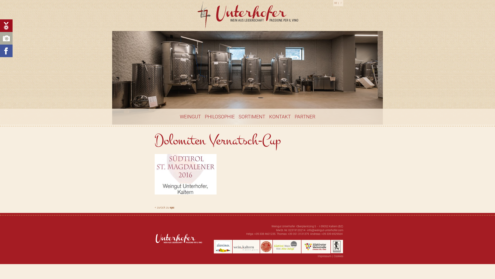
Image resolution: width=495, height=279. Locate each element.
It (341, 3)
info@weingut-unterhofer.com (325, 230)
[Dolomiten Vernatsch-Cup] (187, 175)
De (335, 3)
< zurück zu (164, 207)
